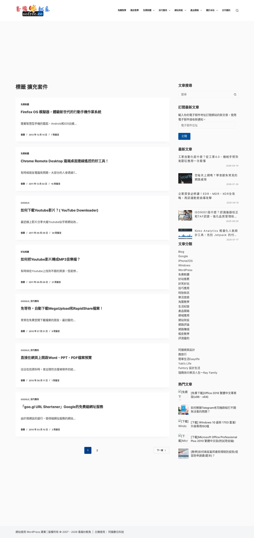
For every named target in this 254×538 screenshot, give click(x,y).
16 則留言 (55, 184)
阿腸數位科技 (116, 532)
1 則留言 (55, 380)
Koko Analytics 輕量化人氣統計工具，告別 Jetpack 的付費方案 (216, 233)
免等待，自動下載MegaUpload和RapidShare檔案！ (62, 308)
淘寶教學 (122, 10)
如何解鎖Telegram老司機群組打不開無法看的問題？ (213, 409)
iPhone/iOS (185, 261)
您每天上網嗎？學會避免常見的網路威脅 (216, 177)
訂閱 (184, 136)
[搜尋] (237, 10)
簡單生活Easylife (189, 359)
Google (25, 203)
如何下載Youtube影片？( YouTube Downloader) (59, 210)
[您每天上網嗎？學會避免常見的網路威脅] (185, 178)
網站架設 (179, 10)
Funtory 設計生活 (189, 368)
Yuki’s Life (184, 363)
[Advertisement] (127, 46)
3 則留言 (56, 429)
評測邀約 (183, 338)
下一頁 (160, 450)
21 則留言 (56, 282)
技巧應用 (163, 10)
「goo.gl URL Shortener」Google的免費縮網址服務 (62, 407)
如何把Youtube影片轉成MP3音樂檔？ (50, 259)
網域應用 (183, 315)
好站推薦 (25, 252)
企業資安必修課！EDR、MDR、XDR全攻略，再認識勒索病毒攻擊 (206, 196)
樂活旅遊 (183, 297)
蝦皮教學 (134, 10)
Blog (181, 251)
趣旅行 (182, 354)
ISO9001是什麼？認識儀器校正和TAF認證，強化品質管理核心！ (216, 214)
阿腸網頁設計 (186, 350)
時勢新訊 (183, 292)
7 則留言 (55, 134)
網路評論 (183, 324)
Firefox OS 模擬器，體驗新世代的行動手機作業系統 (61, 112)
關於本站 (210, 10)
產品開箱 (194, 10)
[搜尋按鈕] (235, 94)
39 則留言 (56, 233)
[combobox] (205, 94)
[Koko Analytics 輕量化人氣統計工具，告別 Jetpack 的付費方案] (185, 234)
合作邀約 (226, 10)
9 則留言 (56, 331)
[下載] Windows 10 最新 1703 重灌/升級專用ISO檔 (213, 424)
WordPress (185, 270)
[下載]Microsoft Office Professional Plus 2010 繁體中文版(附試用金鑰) (214, 439)
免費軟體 (147, 10)
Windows (184, 265)
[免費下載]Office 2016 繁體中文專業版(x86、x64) (213, 395)
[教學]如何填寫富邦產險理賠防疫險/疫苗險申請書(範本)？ (214, 453)
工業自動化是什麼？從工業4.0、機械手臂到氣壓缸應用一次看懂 (208, 159)
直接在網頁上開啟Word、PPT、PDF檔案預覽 (56, 358)
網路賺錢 (183, 329)
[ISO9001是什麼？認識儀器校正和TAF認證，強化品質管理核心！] (185, 215)
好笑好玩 (183, 283)
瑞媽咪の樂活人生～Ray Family (197, 372)
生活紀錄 (183, 306)
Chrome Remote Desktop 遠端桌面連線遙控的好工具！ (65, 161)
